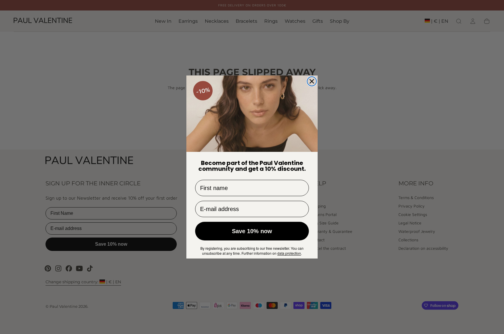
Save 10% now (252, 231)
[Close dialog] (311, 81)
